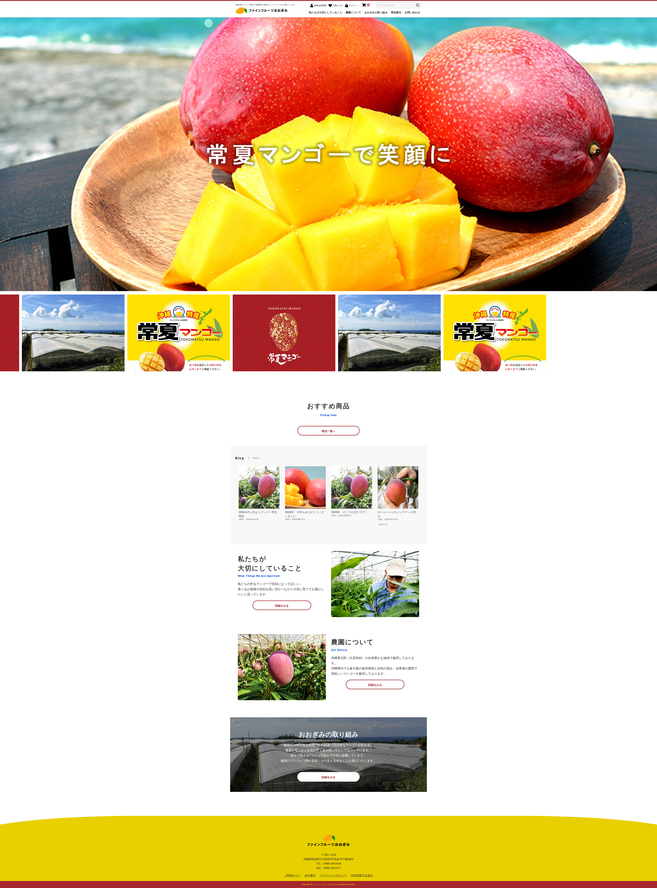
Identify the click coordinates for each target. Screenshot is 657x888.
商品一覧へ (328, 431)
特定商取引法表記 (362, 875)
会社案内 (310, 875)
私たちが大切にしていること (325, 12)
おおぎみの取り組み (376, 12)
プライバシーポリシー (333, 875)
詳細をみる (282, 605)
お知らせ (382, 524)
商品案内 (396, 12)
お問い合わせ (412, 12)
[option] (328, 154)
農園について (353, 12)
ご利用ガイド (292, 875)
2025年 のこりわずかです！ (349, 512)
